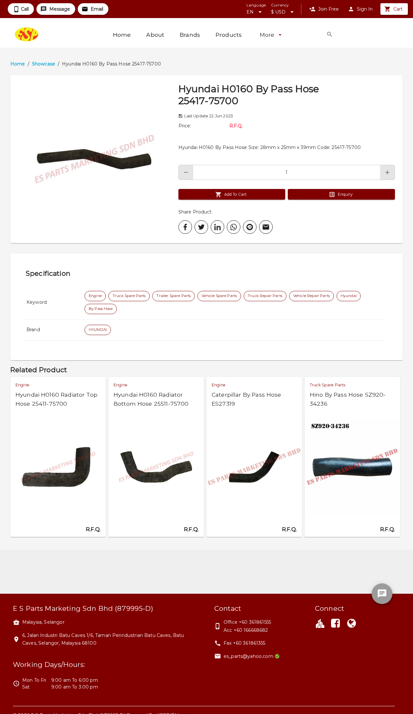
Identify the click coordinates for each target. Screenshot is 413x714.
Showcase (43, 64)
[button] (94, 159)
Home (17, 64)
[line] (250, 227)
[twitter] (201, 227)
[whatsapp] (233, 227)
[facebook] (185, 227)
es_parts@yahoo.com (248, 656)
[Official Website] (352, 624)
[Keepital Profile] (320, 623)
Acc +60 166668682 (246, 630)
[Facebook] (335, 624)
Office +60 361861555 (247, 622)
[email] (266, 227)
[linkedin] (217, 227)
